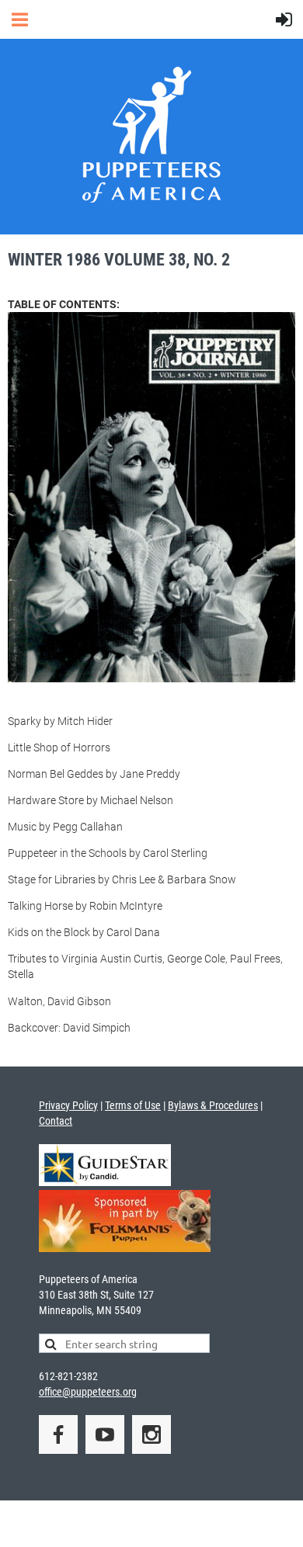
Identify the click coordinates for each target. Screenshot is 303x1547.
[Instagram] (151, 1434)
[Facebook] (58, 1434)
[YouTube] (104, 1434)
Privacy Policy (68, 1105)
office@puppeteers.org (88, 1392)
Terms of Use (133, 1105)
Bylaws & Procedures (213, 1105)
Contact (55, 1121)
